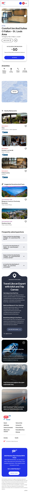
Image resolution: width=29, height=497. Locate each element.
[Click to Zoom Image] (14, 16)
